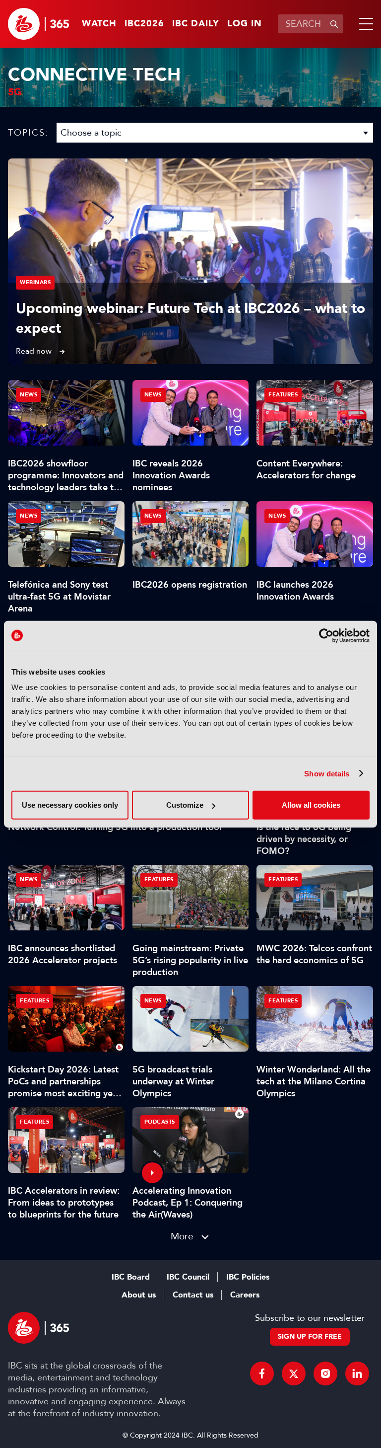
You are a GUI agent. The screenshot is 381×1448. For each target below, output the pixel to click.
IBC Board (131, 1277)
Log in (244, 24)
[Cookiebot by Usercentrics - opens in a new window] (326, 635)
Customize (184, 805)
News (28, 394)
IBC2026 (144, 24)
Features (283, 394)
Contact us (193, 1295)
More (182, 1236)
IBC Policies (247, 1277)
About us (139, 1295)
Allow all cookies (311, 805)
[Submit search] (333, 23)
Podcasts (159, 1122)
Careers (244, 1295)
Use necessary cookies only (70, 805)
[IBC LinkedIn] (357, 1373)
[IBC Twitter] (294, 1373)
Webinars (35, 282)
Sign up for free (310, 1336)
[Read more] (190, 261)
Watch (99, 24)
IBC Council (188, 1277)
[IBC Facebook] (262, 1373)
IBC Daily (195, 24)
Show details (326, 773)
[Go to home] (38, 24)
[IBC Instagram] (325, 1373)
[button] (364, 24)
